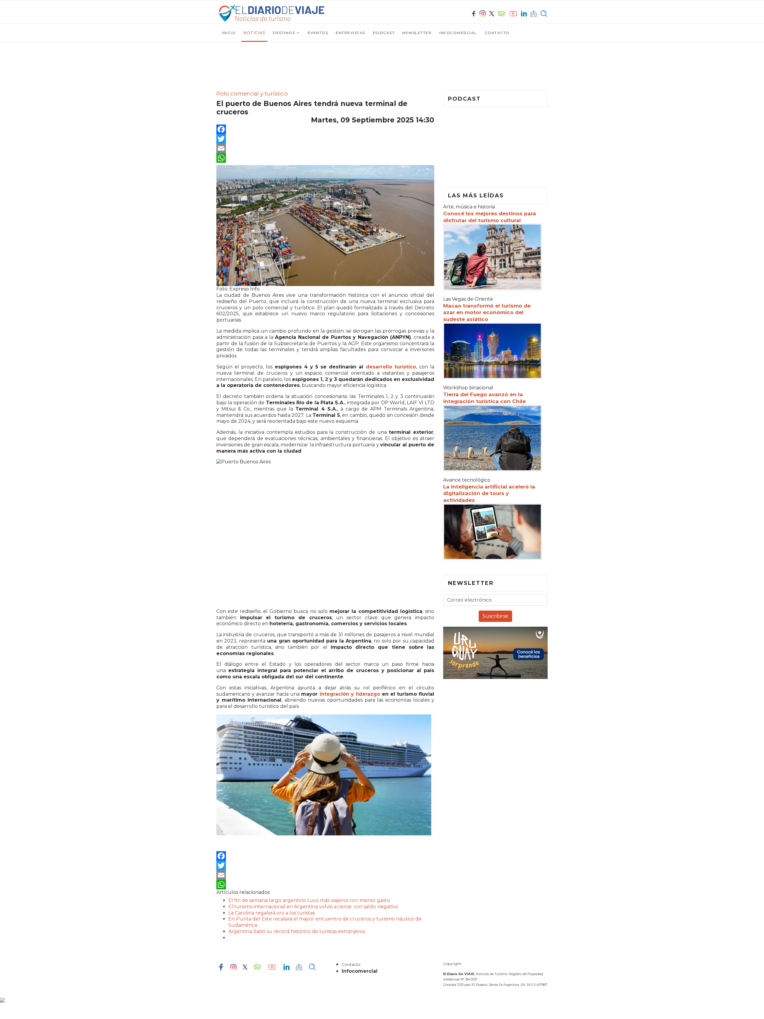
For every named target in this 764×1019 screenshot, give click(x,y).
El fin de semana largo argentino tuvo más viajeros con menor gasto (309, 900)
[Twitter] (325, 139)
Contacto (497, 32)
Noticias (254, 32)
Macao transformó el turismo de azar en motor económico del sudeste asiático (487, 312)
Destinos (284, 32)
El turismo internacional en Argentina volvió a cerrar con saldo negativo (313, 906)
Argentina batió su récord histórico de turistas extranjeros (296, 931)
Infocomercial (458, 32)
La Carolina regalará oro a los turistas (271, 913)
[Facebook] (325, 129)
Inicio (229, 32)
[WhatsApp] (325, 158)
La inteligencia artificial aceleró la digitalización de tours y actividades (489, 493)
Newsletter (417, 32)
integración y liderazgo (350, 694)
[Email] (325, 148)
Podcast (384, 32)
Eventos (318, 32)
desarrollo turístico (391, 367)
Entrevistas (350, 32)
